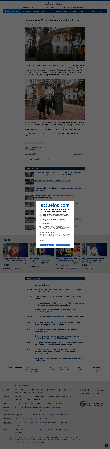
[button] (55, 224)
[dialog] (55, 224)
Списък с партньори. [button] (50, 232)
